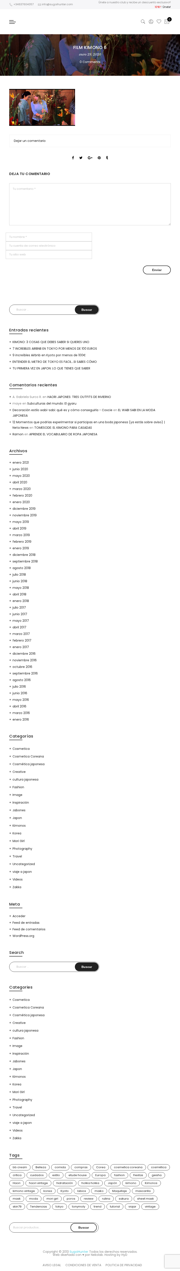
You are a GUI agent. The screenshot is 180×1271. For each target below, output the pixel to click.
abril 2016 (19, 706)
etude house (77, 1175)
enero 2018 (21, 601)
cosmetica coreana (128, 1167)
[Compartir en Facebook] (73, 154)
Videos (18, 879)
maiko (99, 1191)
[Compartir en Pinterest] (99, 154)
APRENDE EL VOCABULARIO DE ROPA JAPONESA (63, 434)
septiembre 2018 (25, 561)
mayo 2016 (21, 700)
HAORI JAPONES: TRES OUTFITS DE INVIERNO (79, 397)
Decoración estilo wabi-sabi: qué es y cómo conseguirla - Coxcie (62, 410)
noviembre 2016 (25, 660)
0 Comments (90, 62)
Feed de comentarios (29, 929)
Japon (17, 818)
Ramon (18, 434)
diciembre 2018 (24, 555)
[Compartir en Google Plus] (90, 154)
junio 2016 (20, 693)
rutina (106, 1199)
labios (81, 1191)
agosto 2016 (22, 680)
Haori (16, 1183)
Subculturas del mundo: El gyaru (51, 403)
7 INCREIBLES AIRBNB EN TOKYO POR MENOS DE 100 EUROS (55, 348)
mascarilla (143, 1191)
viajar (132, 1206)
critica (17, 1175)
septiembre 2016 (25, 673)
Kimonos (19, 825)
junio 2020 (20, 469)
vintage (150, 1206)
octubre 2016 (22, 667)
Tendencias (38, 1206)
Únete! (167, 7)
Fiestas (138, 1175)
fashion (119, 1175)
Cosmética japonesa (29, 764)
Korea (17, 833)
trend (97, 1206)
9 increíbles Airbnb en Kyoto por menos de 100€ (49, 355)
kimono (131, 1183)
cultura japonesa (25, 779)
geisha (157, 1175)
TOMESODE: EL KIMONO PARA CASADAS (63, 427)
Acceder (19, 916)
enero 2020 (21, 502)
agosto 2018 (22, 568)
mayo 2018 (21, 588)
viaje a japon (22, 872)
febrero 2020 (22, 495)
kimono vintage (24, 1191)
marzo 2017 (21, 634)
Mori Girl (19, 841)
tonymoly (78, 1206)
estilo (56, 1175)
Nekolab (97, 1255)
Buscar (83, 1227)
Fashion (18, 787)
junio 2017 (20, 614)
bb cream (20, 1167)
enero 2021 (21, 462)
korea (47, 1191)
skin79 (17, 1206)
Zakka (17, 887)
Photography (22, 848)
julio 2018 (19, 574)
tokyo (59, 1206)
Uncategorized (24, 864)
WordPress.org (23, 936)
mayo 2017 (21, 620)
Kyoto (65, 1191)
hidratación (64, 1183)
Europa (100, 1175)
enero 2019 (21, 548)
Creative (19, 772)
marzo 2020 (22, 489)
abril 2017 (19, 627)
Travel (17, 856)
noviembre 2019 (25, 515)
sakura (124, 1199)
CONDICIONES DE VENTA (83, 1265)
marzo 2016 (21, 713)
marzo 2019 (21, 535)
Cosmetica (21, 749)
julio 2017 (19, 607)
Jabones (19, 810)
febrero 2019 (22, 541)
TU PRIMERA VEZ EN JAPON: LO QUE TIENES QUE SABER (51, 368)
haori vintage (38, 1183)
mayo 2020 (21, 476)
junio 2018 (20, 581)
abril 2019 (19, 528)
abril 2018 (19, 594)
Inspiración (21, 802)
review (89, 1199)
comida (60, 1167)
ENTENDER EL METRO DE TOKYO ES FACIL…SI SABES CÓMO (55, 362)
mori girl (52, 1199)
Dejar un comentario (30, 141)
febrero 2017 (22, 640)
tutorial (115, 1206)
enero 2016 (21, 719)
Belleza (41, 1167)
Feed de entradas (26, 922)
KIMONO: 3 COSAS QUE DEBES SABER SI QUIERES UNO (51, 342)
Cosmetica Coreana (28, 756)
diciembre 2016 (24, 653)
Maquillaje (119, 1191)
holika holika (90, 1183)
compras (81, 1167)
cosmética (158, 1167)
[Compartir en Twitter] (81, 154)
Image (17, 795)
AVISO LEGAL (52, 1265)
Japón (112, 1183)
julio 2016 (19, 686)
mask (17, 1199)
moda (33, 1199)
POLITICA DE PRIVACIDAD (124, 1265)
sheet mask (145, 1199)
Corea (100, 1167)
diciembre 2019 (24, 508)
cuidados (37, 1175)
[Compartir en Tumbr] (107, 154)
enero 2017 (21, 647)
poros (71, 1199)
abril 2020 (20, 482)
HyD (124, 1255)
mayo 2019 (21, 522)
